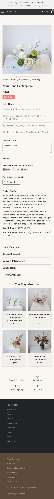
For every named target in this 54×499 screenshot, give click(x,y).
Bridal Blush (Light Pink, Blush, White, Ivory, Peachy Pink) (25, 117)
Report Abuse (12, 481)
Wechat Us (11, 441)
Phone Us (10, 432)
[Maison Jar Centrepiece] (39, 341)
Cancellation (9, 267)
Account (10, 414)
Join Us (9, 437)
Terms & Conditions (14, 459)
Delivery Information (14, 260)
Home (5, 79)
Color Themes (12, 427)
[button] (11, 182)
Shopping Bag (16, 389)
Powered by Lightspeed (16, 494)
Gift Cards (37, 389)
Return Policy (12, 472)
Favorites (37, 380)
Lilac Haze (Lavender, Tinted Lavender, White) (27, 132)
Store (13, 79)
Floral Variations (11, 247)
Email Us (10, 418)
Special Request (11, 253)
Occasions (24, 79)
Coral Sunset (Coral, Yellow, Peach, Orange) (25, 125)
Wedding (36, 79)
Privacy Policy (12, 463)
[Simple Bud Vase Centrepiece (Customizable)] (14, 299)
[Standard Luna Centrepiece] (14, 341)
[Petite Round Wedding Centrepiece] (39, 299)
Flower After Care (12, 274)
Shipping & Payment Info (16, 468)
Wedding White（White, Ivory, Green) (23, 109)
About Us (10, 477)
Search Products (16, 380)
